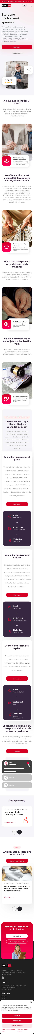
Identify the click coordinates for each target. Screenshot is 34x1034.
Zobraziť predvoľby (17, 1025)
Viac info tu (29, 1)
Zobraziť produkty (15, 941)
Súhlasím (17, 1015)
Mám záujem (17, 47)
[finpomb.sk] (6, 6)
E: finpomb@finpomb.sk (9, 987)
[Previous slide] (14, 832)
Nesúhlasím (17, 1020)
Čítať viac (7, 897)
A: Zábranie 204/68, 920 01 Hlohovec (14, 985)
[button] (31, 1002)
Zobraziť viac (9, 822)
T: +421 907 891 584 (8, 989)
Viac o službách (17, 53)
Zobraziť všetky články (17, 861)
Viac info (17, 751)
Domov (4, 996)
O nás (3, 998)
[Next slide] (19, 832)
